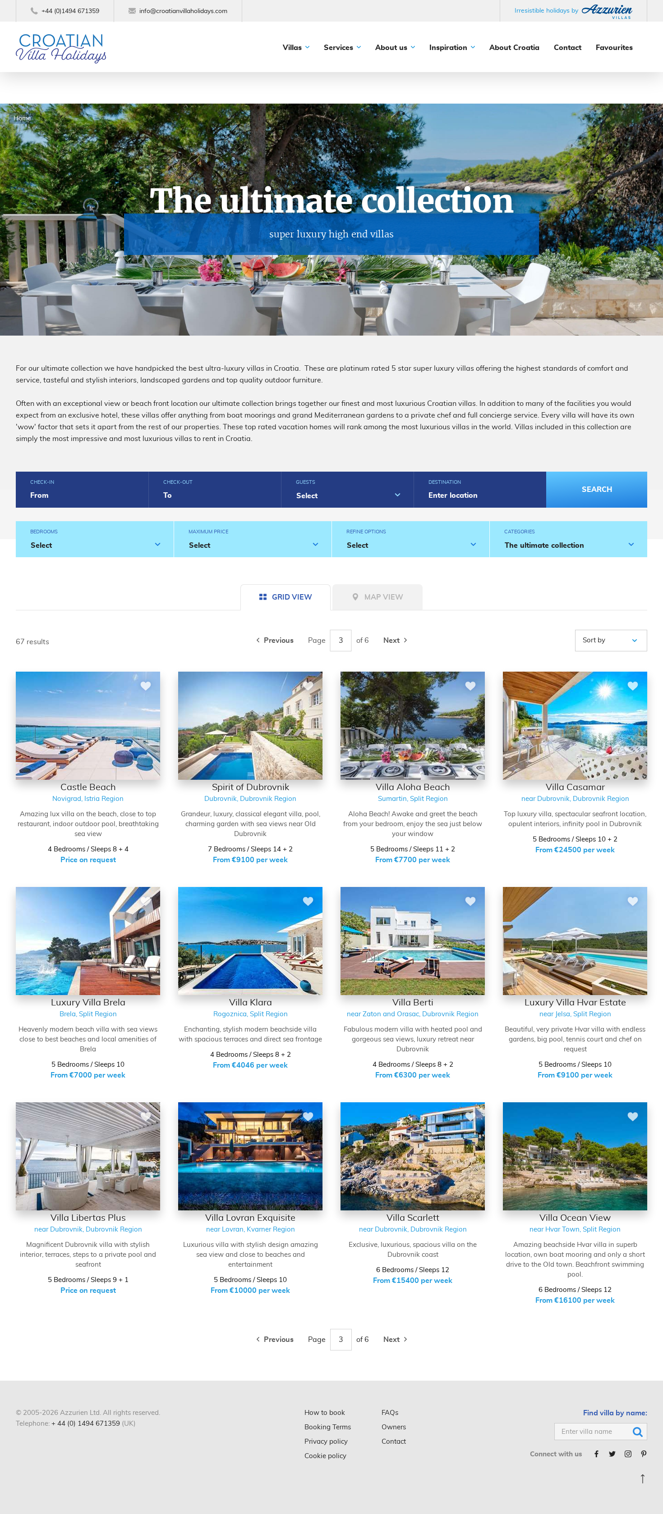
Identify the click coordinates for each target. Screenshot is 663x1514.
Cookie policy (325, 1456)
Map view (383, 597)
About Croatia (514, 47)
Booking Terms (327, 1427)
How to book (324, 1412)
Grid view (292, 597)
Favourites (614, 47)
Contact (567, 47)
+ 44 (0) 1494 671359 (85, 1423)
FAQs (390, 1412)
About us (391, 47)
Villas (292, 47)
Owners (394, 1427)
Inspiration (448, 47)
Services (338, 47)
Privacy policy (326, 1441)
